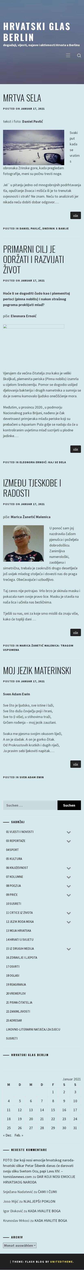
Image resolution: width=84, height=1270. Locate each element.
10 (75, 1101)
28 (42, 1127)
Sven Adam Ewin (32, 777)
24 (75, 1118)
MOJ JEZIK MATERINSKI (37, 670)
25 (9, 1127)
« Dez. (7, 1135)
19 (20, 1118)
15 (53, 1109)
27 (31, 1127)
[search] (79, 55)
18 (9, 1118)
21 (42, 1118)
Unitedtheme (61, 1261)
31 (75, 1127)
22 (53, 1118)
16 (64, 1109)
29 (53, 1127)
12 (20, 1109)
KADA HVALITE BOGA (44, 1211)
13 (31, 1109)
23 (64, 1118)
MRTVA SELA (22, 97)
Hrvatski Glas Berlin (37, 31)
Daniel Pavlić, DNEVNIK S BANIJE (44, 228)
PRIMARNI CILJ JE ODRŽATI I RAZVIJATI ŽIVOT (33, 259)
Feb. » (18, 1135)
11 (9, 1109)
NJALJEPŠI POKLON (39, 1201)
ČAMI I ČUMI (47, 1191)
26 (20, 1127)
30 (64, 1127)
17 (75, 1109)
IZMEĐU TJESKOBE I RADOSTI (32, 487)
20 (31, 1118)
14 (42, 1109)
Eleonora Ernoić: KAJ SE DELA (43, 462)
